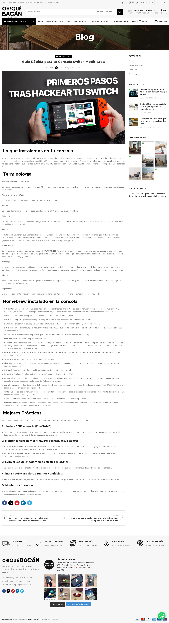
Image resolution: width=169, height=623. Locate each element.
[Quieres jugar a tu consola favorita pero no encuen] (77, 594)
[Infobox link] (140, 11)
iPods (131, 61)
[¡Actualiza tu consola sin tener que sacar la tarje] (77, 580)
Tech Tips (133, 70)
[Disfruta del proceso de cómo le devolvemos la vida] (50, 580)
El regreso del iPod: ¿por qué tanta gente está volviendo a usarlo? (153, 121)
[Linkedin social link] (133, 2)
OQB (60, 68)
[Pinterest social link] (130, 2)
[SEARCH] (120, 12)
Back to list (63, 517)
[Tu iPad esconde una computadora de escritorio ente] (91, 594)
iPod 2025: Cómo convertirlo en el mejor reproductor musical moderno (153, 106)
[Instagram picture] (135, 147)
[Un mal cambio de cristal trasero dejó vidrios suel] (91, 580)
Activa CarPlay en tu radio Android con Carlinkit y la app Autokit (153, 92)
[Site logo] (12, 12)
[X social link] (126, 2)
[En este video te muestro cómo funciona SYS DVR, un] (64, 580)
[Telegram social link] (137, 2)
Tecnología (133, 74)
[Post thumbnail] (133, 93)
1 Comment (158, 98)
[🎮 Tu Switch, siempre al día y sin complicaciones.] (50, 594)
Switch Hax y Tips (63, 56)
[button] (161, 616)
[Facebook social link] (122, 2)
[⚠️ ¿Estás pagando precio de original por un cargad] (64, 594)
